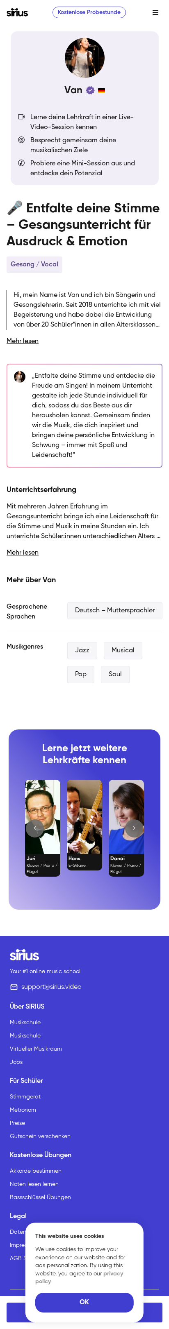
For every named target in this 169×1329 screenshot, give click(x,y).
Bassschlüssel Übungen (40, 1197)
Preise (17, 1123)
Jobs (16, 1062)
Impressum (24, 1245)
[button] (35, 828)
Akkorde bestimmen (36, 1171)
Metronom (23, 1110)
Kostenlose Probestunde (89, 12)
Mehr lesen (23, 341)
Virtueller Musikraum (36, 1049)
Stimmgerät (25, 1097)
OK (84, 1302)
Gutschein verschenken (40, 1136)
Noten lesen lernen (34, 1184)
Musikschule (25, 1023)
